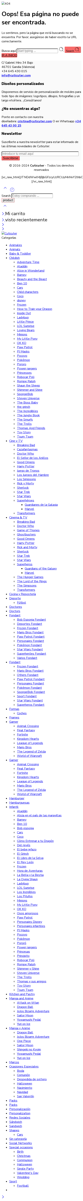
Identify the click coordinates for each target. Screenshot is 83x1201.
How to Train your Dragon (34, 309)
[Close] (3, 214)
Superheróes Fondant (31, 654)
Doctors (14, 611)
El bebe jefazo (26, 849)
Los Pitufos (25, 896)
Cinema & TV (18, 517)
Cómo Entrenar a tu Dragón (35, 841)
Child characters (27, 292)
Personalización (19, 1109)
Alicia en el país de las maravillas (39, 815)
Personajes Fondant (30, 641)
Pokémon (23, 360)
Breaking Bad (26, 445)
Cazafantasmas (27, 449)
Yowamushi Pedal (29, 1020)
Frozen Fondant (27, 628)
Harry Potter (25, 466)
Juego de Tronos (28, 471)
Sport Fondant (27, 696)
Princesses (24, 373)
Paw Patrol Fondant (31, 637)
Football (23, 1186)
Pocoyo (22, 356)
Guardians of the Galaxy (41, 568)
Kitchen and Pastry (22, 994)
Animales (15, 245)
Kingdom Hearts (28, 739)
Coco (20, 296)
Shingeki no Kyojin (29, 1049)
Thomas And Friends (31, 428)
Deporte (15, 598)
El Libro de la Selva (30, 858)
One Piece (24, 1041)
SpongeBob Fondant (31, 692)
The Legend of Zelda (31, 751)
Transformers (26, 513)
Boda (20, 1071)
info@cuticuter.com (16, 75)
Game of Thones (28, 530)
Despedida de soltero (32, 1079)
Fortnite (22, 734)
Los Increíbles (26, 892)
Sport (13, 1181)
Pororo (21, 364)
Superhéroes (25, 500)
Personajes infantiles (31, 926)
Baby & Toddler (20, 253)
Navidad (22, 1092)
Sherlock (23, 488)
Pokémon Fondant (29, 645)
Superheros (24, 564)
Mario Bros (24, 747)
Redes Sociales (19, 1117)
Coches (22, 713)
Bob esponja (25, 828)
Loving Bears (26, 330)
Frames (14, 717)
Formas (14, 709)
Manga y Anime (19, 1028)
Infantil (14, 807)
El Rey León (25, 862)
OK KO (21, 343)
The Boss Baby (27, 402)
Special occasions (21, 1147)
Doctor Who (25, 454)
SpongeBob (25, 394)
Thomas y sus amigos (31, 981)
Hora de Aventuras (30, 871)
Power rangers (27, 368)
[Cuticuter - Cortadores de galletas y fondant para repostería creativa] (9, 233)
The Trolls (24, 424)
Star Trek (23, 492)
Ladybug (23, 317)
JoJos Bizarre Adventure (33, 1011)
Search (70, 51)
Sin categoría (18, 1139)
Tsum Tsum (25, 437)
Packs (13, 1100)
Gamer (13, 722)
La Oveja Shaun (27, 879)
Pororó (21, 943)
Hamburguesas (19, 803)
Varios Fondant (27, 658)
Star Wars (24, 496)
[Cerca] (3, 220)
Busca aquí (9, 51)
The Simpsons (26, 585)
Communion (24, 1160)
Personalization (19, 1113)
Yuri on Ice (23, 1024)
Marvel (29, 509)
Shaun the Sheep (28, 385)
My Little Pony (27, 339)
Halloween (24, 1083)
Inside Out (24, 313)
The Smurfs (25, 419)
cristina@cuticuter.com (35, 121)
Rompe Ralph (26, 381)
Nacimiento (24, 1088)
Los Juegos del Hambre (33, 475)
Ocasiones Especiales (24, 1066)
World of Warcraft (29, 756)
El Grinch (23, 854)
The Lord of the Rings (32, 581)
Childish (14, 258)
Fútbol (21, 602)
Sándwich (15, 1122)
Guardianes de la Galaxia (41, 505)
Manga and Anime (21, 998)
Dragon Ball (25, 1007)
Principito (23, 956)
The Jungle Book (28, 415)
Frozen (21, 305)
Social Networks (20, 1143)
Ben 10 (22, 283)
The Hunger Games (30, 577)
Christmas (23, 1156)
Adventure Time (28, 262)
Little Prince (25, 322)
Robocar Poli (25, 377)
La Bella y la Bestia (30, 875)
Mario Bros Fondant (30, 632)
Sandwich (15, 1126)
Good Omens (26, 462)
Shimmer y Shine (28, 969)
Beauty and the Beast (32, 279)
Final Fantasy (26, 730)
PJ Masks (23, 351)
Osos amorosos (27, 913)
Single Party (25, 1169)
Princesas (23, 952)
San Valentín (25, 1096)
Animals (14, 249)
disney (21, 300)
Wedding (23, 1177)
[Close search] (5, 208)
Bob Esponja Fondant (31, 620)
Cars (20, 288)
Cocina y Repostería (22, 594)
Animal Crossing (28, 726)
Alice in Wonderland (30, 271)
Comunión (23, 1075)
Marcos (14, 1062)
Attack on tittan (28, 1003)
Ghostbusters (26, 534)
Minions (22, 334)
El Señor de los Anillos (32, 458)
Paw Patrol (25, 347)
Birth (20, 1152)
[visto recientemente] (12, 191)
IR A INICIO (9, 55)
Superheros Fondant (30, 705)
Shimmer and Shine (29, 390)
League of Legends (30, 743)
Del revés (23, 845)
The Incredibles (27, 411)
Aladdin (22, 266)
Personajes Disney (29, 922)
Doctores (15, 607)
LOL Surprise (25, 326)
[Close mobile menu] (3, 229)
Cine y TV (16, 441)
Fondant (14, 615)
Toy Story (24, 432)
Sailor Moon (25, 1015)
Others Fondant (27, 675)
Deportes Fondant (29, 624)
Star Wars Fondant (30, 649)
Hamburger (16, 798)
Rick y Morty (25, 483)
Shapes (14, 1130)
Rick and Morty (27, 547)
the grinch (23, 407)
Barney (21, 275)
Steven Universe (28, 398)
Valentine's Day (27, 1173)
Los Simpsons (26, 479)
